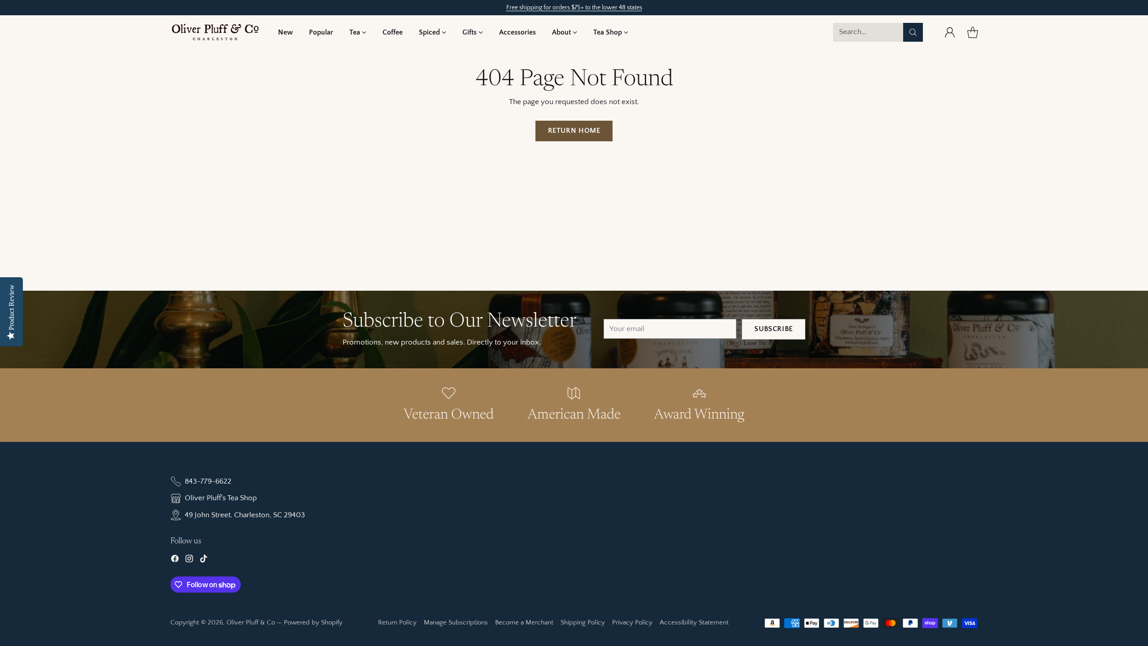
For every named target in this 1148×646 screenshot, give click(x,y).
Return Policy (397, 622)
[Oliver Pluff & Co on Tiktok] (203, 560)
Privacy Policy (632, 622)
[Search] (913, 32)
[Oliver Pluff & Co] (215, 32)
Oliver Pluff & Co (250, 622)
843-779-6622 (208, 481)
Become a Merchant (524, 622)
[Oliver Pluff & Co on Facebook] (175, 560)
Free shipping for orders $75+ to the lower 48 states (574, 7)
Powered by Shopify (313, 622)
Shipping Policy (583, 622)
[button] (357, 32)
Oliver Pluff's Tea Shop (221, 498)
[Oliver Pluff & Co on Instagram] (189, 560)
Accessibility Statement (694, 622)
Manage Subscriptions (456, 622)
